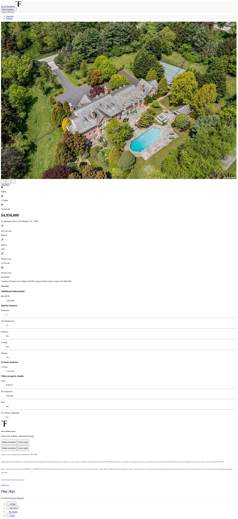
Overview (10, 16)
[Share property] (13, 181)
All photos (5, 185)
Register (11, 12)
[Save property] (8, 181)
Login (4, 12)
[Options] (3, 181)
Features (9, 18)
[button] (119, 100)
